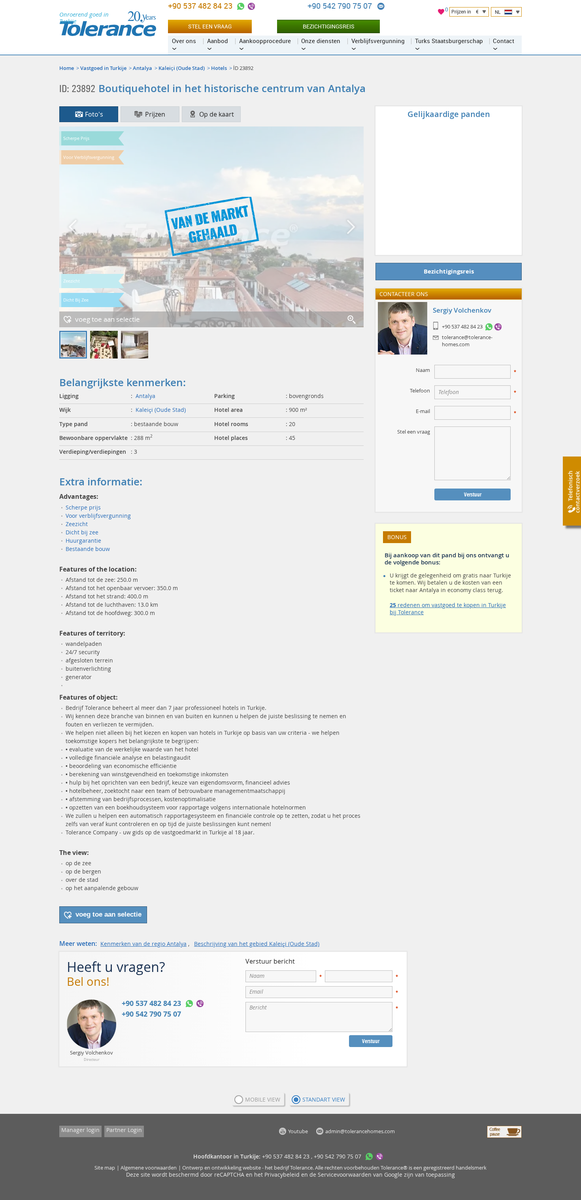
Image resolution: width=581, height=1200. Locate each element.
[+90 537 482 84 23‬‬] (241, 6)
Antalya (142, 68)
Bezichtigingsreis (329, 26)
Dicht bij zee (82, 532)
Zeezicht (77, 524)
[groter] (352, 320)
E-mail (423, 411)
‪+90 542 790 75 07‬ (340, 5)
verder (350, 227)
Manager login (80, 1130)
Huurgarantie (83, 540)
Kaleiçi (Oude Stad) (181, 68)
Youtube (298, 1131)
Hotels (219, 68)
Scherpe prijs (83, 507)
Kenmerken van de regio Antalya (143, 943)
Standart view (323, 1099)
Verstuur (370, 1041)
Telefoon (420, 390)
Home (66, 68)
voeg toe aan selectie (107, 319)
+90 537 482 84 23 (462, 326)
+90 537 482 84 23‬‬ (201, 5)
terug (73, 227)
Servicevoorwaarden (345, 1174)
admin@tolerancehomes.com (381, 6)
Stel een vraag (210, 26)
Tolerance (301, 1167)
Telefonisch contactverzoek (573, 492)
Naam (423, 370)
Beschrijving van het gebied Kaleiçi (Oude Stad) (256, 943)
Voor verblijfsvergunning (98, 515)
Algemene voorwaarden (149, 1167)
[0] (441, 13)
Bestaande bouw (88, 549)
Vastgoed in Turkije (103, 68)
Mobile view (262, 1099)
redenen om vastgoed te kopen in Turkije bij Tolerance (448, 608)
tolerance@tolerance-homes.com (467, 341)
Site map (104, 1167)
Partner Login (124, 1130)
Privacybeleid (282, 1174)
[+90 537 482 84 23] (489, 327)
